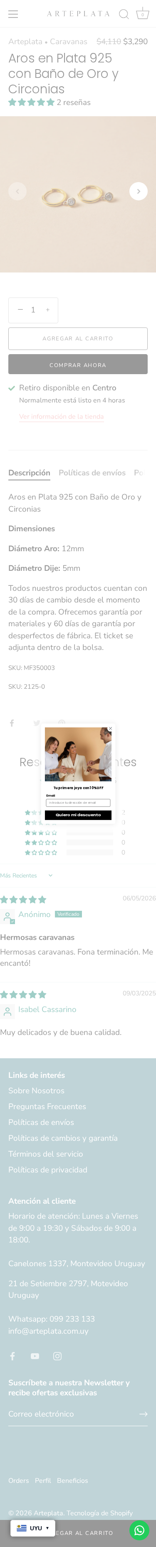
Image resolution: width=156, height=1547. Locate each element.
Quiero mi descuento (77, 815)
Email (50, 795)
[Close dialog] (110, 728)
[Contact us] (139, 1530)
